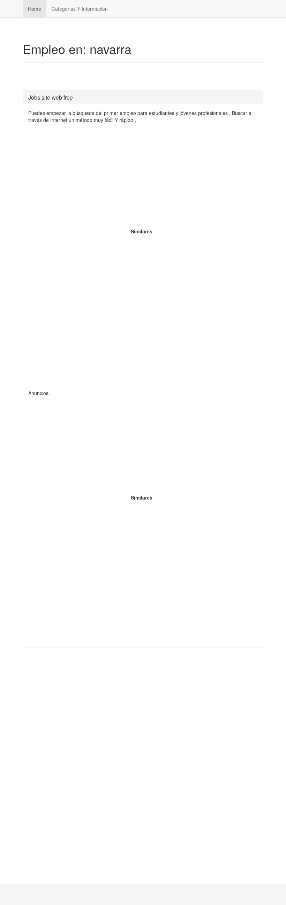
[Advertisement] (143, 179)
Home (34, 8)
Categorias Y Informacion (80, 8)
